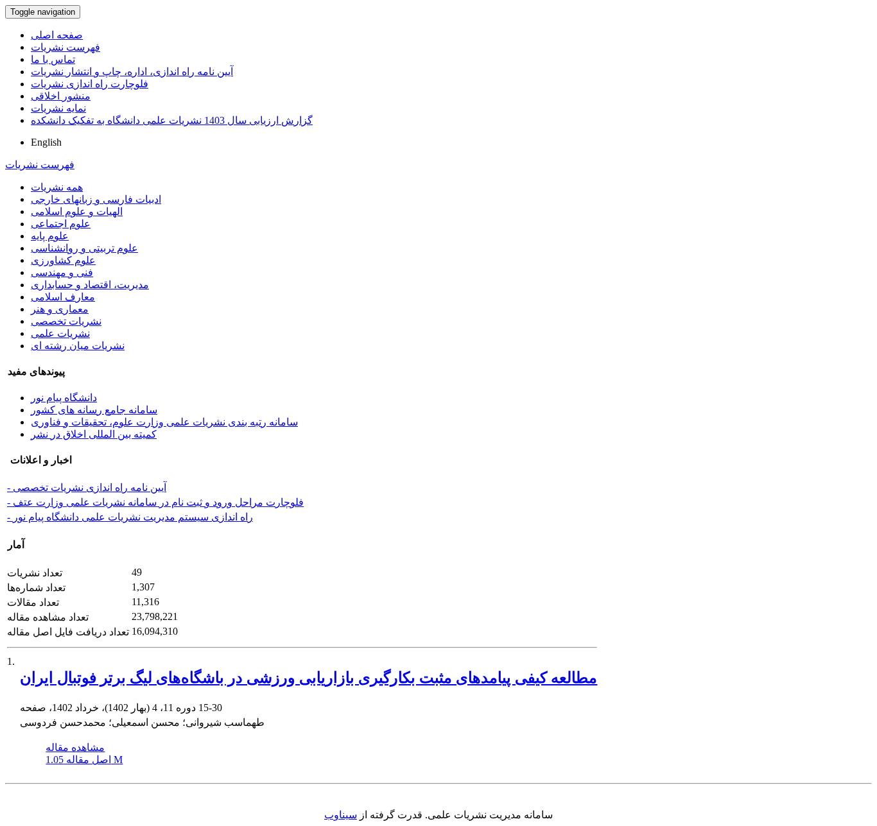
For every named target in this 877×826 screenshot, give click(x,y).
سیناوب (340, 814)
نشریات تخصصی (66, 321)
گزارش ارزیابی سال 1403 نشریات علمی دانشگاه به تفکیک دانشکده (172, 120)
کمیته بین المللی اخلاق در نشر (94, 434)
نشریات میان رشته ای (78, 345)
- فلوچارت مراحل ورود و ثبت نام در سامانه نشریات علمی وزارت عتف (155, 502)
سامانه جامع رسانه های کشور (94, 409)
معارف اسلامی (63, 296)
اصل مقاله (84, 759)
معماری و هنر (60, 309)
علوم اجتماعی (61, 223)
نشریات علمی (60, 333)
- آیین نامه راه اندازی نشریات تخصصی (86, 487)
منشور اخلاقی (61, 95)
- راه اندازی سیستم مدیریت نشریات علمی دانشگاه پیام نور (130, 517)
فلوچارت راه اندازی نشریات (89, 83)
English (46, 142)
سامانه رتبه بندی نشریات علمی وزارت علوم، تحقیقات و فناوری (164, 422)
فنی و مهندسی (62, 272)
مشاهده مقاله (75, 747)
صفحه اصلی (57, 35)
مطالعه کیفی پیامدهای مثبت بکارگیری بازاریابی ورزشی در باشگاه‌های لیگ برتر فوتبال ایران (308, 677)
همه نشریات (57, 187)
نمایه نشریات (58, 108)
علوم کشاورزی (63, 260)
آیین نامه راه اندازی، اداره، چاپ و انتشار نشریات (132, 71)
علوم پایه (50, 235)
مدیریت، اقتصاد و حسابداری (90, 284)
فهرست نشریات (65, 47)
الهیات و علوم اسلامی (77, 211)
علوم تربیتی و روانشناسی (84, 248)
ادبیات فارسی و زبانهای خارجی (96, 199)
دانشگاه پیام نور (64, 397)
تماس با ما (53, 59)
